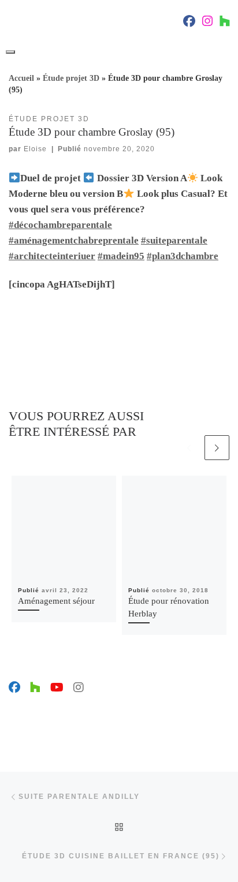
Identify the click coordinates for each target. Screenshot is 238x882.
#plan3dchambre (182, 256)
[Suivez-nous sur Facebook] (14, 688)
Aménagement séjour (56, 601)
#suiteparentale (174, 240)
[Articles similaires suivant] (216, 447)
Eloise (35, 149)
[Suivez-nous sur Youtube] (57, 688)
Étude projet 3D (71, 78)
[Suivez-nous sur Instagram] (78, 688)
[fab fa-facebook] (189, 22)
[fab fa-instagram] (207, 22)
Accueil (21, 78)
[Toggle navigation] (10, 52)
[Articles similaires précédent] (189, 447)
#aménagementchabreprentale (74, 240)
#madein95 (121, 256)
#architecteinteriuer (52, 256)
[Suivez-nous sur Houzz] (35, 688)
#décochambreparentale (60, 224)
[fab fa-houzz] (225, 22)
